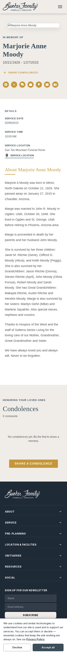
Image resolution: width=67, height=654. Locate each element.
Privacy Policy (35, 639)
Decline (17, 647)
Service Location (19, 155)
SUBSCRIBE (30, 615)
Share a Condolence (34, 463)
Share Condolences (20, 72)
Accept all (48, 647)
